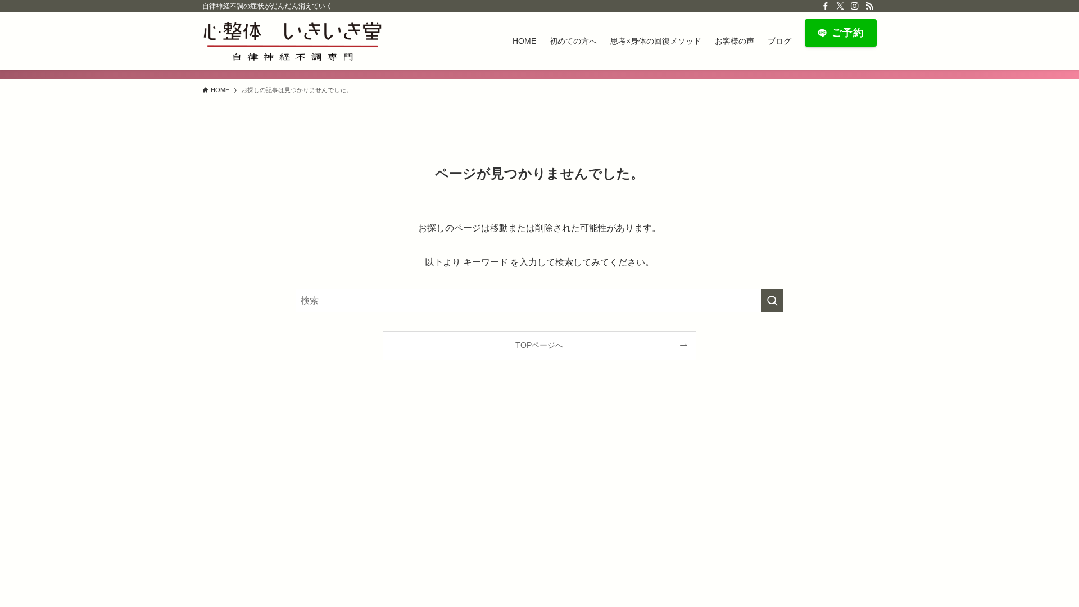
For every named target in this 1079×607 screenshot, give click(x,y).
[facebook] (825, 6)
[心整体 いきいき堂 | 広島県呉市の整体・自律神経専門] (292, 41)
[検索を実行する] (772, 300)
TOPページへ (539, 345)
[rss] (869, 6)
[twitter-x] (840, 6)
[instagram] (854, 6)
